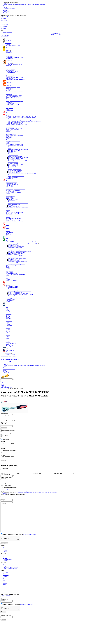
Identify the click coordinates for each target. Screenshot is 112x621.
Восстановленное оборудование (10, 568)
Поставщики (6, 8)
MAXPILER (5, 575)
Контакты (5, 10)
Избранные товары (7, 559)
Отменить (9, 489)
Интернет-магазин (12, 4)
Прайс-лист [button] (5, 3)
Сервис (4, 5)
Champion (5, 573)
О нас (4, 9)
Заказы (4, 556)
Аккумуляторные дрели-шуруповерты (10, 359)
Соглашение (6, 11)
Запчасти (5, 583)
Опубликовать (4, 489)
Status (4, 580)
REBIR (4, 578)
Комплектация (5, 452)
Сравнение (5, 560)
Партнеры (5, 547)
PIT (4, 577)
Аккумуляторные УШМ (6, 361)
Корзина (5, 558)
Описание (4, 446)
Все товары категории (5, 493)
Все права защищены (6, 595)
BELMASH (5, 572)
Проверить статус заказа (56, 34)
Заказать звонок (56, 33)
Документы (4, 455)
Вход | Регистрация (7, 12)
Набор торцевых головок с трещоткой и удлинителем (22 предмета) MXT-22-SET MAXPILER (36, 492)
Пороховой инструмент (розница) (23, 4)
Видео (3, 457)
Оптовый (5, 4)
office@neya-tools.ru (7, 32)
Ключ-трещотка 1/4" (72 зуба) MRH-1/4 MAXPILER (26, 491)
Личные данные (6, 555)
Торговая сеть (12, 8)
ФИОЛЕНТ (5, 584)
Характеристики (5, 439)
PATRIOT (5, 576)
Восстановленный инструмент (38, 4)
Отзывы (4, 460)
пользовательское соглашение (29, 534)
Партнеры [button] (5, 7)
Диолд (4, 581)
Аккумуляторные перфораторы (8, 356)
